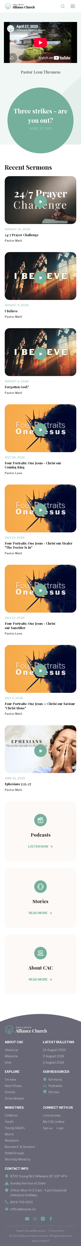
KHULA (45, 1240)
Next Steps (13, 1086)
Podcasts (55, 1086)
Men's (9, 1134)
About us (11, 1050)
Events (10, 1092)
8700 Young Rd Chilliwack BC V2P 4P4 (38, 1176)
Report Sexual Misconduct (31, 1230)
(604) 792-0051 (21, 1202)
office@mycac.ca (23, 1209)
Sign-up (48, 1128)
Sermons (55, 1079)
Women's (12, 1140)
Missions (11, 1056)
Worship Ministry (17, 1159)
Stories (53, 1092)
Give (8, 1062)
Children (11, 1115)
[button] (72, 6)
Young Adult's (15, 1128)
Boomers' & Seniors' (20, 1147)
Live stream (52, 1115)
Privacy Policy (56, 1230)
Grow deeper (14, 1098)
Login (60, 1128)
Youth (9, 1122)
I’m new (10, 1079)
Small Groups (14, 1153)
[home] (20, 6)
